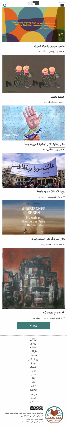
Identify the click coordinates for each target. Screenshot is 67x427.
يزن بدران (45, 318)
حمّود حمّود (58, 244)
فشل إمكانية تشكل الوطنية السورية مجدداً (45, 144)
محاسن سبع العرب (55, 51)
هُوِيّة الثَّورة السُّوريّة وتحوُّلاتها (51, 191)
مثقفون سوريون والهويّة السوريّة (49, 46)
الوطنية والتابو (58, 96)
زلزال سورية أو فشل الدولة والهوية (48, 238)
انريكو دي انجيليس (55, 318)
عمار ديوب (58, 149)
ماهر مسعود (57, 102)
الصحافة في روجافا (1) (54, 312)
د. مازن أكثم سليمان (55, 197)
